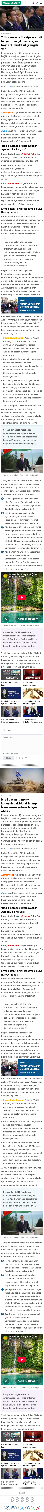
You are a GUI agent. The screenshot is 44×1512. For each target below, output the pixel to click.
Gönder (8, 758)
